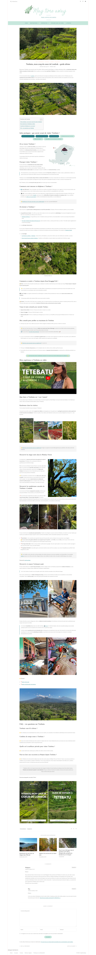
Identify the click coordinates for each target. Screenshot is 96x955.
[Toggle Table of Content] (40, 119)
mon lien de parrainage (34, 331)
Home (26, 23)
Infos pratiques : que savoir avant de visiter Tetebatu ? (31, 121)
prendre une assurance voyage (53, 139)
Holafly (34, 195)
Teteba (23, 216)
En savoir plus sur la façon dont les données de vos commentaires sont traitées (57, 942)
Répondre (74, 867)
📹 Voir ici (46, 626)
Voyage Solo (57, 61)
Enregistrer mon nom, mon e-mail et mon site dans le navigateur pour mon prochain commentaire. (42, 933)
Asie (36, 61)
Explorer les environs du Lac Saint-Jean (48, 854)
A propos (68, 23)
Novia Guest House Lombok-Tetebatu (30, 238)
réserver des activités (67, 136)
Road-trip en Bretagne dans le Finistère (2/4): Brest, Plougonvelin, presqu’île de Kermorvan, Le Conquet (66, 852)
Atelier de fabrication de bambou (29, 684)
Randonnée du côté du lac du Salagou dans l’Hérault (27, 854)
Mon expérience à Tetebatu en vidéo (27, 123)
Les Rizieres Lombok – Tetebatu (28, 235)
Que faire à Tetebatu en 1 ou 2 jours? (27, 125)
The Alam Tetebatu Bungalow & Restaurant (31, 220)
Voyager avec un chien (57, 23)
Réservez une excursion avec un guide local (31, 343)
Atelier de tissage (25, 682)
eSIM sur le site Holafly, (31, 196)
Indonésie (47, 61)
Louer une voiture (42, 136)
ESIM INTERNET (38, 139)
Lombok (52, 61)
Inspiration (44, 23)
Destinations (33, 23)
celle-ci (22, 556)
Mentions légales (28, 952)
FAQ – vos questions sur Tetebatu (27, 128)
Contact (21, 952)
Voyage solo (29, 828)
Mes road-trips (23, 828)
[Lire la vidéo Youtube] (48, 378)
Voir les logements (28, 136)
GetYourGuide (27, 560)
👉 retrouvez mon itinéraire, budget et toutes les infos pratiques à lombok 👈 (48, 355)
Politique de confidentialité (39, 952)
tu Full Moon (27, 216)
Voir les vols (54, 136)
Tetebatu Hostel (68, 230)
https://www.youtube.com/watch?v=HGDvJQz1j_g (50, 898)
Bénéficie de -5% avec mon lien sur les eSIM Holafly (33, 201)
